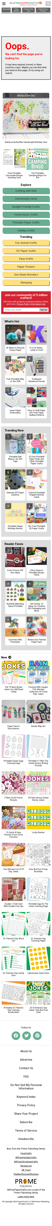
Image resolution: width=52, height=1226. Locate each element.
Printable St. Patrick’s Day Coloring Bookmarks (13, 1010)
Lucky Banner (38, 832)
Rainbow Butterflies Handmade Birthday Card (26, 142)
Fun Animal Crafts (26, 242)
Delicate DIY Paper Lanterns (15, 494)
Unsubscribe (26, 1139)
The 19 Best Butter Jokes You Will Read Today (13, 689)
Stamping (26, 282)
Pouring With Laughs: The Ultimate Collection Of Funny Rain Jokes (38, 690)
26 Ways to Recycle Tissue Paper (15, 349)
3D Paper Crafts (26, 250)
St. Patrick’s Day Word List (13, 940)
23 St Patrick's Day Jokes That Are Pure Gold (38, 1010)
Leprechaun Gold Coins (38, 973)
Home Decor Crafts (26, 214)
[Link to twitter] (26, 1035)
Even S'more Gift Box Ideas (15, 571)
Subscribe (26, 1122)
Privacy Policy (23, 304)
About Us (26, 1051)
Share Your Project (26, 1113)
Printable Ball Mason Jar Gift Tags (15, 459)
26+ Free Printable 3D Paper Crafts (36, 527)
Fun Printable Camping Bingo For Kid (38, 175)
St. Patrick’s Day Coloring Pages (38, 940)
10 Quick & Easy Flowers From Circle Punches (13, 834)
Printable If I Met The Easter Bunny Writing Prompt (38, 763)
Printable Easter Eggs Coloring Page (13, 762)
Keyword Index (26, 1096)
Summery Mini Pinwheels (15, 641)
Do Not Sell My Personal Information (26, 1086)
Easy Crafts (26, 258)
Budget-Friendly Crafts (26, 206)
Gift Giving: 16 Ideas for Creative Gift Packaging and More (36, 607)
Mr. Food (26, 1170)
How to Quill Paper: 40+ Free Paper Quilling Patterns (37, 412)
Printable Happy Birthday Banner (15, 527)
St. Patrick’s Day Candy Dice (13, 974)
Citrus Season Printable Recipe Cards (36, 572)
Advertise (26, 1059)
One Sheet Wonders (26, 274)
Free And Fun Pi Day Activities (38, 870)
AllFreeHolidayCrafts (26, 1157)
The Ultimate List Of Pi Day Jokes (13, 870)
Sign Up (43, 310)
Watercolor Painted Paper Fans (37, 641)
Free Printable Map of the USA (15, 380)
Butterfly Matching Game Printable (15, 605)
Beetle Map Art (38, 726)
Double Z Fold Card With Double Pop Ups (13, 905)
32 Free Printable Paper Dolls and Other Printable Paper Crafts (36, 460)
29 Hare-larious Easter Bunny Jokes (38, 799)
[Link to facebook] (16, 1035)
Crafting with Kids (26, 190)
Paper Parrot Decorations (13, 727)
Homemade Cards (26, 198)
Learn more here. (26, 1196)
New (4, 657)
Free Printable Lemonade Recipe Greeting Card (14, 175)
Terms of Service (26, 1130)
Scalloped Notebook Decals (37, 380)
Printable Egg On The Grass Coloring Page (38, 905)
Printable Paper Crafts (26, 222)
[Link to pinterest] (37, 1035)
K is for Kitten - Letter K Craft (37, 349)
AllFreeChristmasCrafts (26, 1161)
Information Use (37, 304)
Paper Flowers (26, 266)
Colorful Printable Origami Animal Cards (36, 495)
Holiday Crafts (26, 230)
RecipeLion (26, 1166)
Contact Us (26, 1068)
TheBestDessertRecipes (26, 1174)
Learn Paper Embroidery (15, 411)
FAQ (26, 1076)
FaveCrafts (26, 1153)
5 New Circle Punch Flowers (13, 799)
